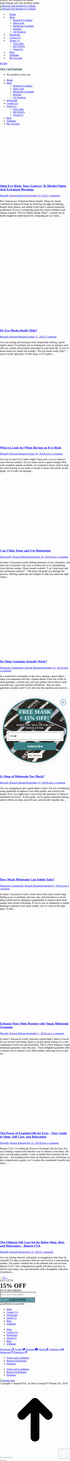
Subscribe (35, 746)
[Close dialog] (63, 702)
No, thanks (35, 755)
